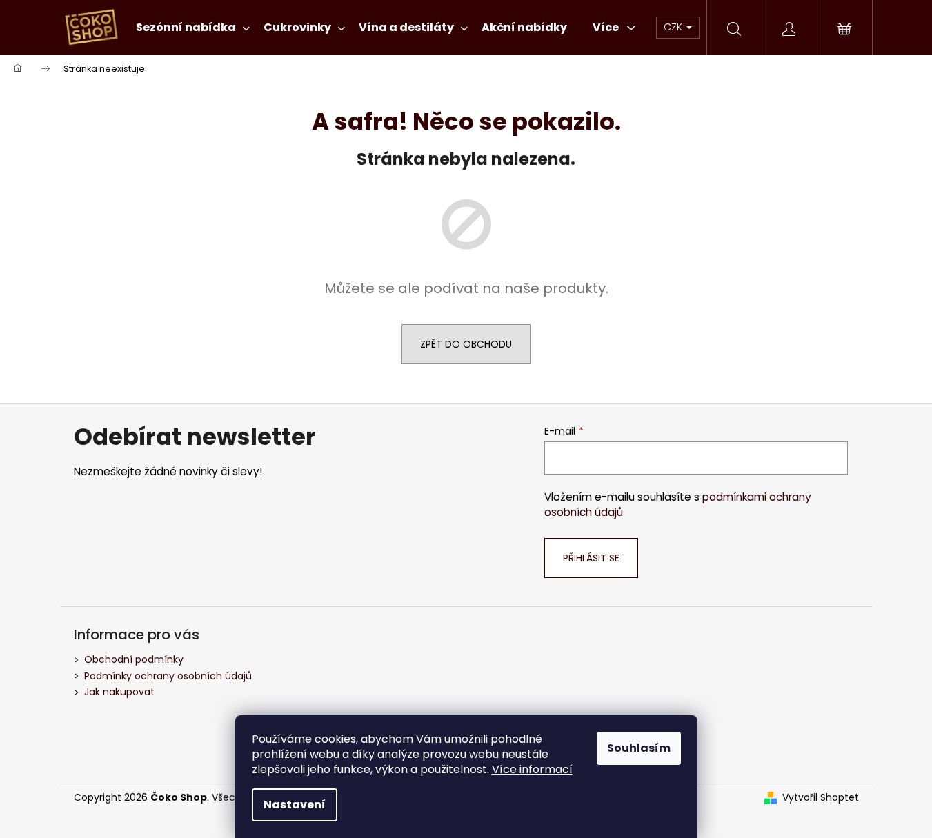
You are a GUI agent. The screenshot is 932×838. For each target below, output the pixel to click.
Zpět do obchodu (466, 344)
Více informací (532, 769)
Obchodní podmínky (134, 659)
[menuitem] (193, 27)
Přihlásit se (591, 558)
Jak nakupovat (119, 692)
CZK (674, 27)
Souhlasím (639, 748)
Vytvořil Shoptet (820, 797)
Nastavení (295, 804)
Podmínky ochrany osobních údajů (168, 676)
